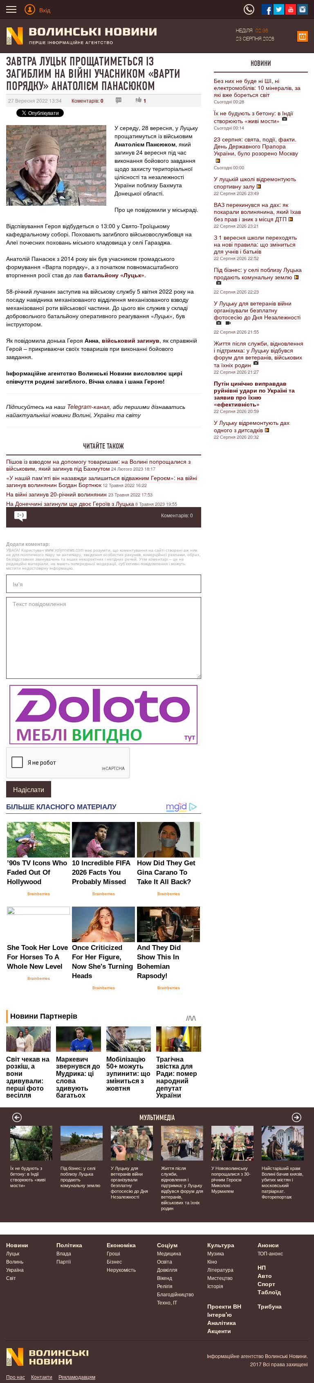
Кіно (212, 1261)
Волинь (14, 1261)
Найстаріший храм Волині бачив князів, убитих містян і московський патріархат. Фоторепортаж (282, 1182)
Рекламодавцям (76, 1376)
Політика (69, 1245)
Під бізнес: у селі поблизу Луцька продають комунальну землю (258, 273)
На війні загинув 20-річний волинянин (57, 494)
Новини (261, 63)
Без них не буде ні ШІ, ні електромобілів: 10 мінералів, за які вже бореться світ (257, 87)
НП (262, 1267)
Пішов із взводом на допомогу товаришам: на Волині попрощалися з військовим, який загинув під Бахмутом (98, 464)
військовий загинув (130, 340)
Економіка (121, 1245)
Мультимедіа (157, 1117)
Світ (11, 1277)
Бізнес (114, 1261)
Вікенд (164, 1277)
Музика (215, 1253)
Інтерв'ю (219, 1314)
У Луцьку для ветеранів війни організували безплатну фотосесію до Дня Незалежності (257, 310)
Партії (63, 1261)
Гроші (113, 1253)
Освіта (164, 1261)
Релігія (165, 1285)
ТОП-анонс (270, 1253)
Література (220, 1269)
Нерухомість (121, 1269)
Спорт (266, 1284)
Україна (15, 1269)
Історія (215, 1285)
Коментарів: (87, 100)
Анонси (268, 1245)
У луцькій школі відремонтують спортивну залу (255, 182)
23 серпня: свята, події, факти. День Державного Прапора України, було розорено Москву (256, 146)
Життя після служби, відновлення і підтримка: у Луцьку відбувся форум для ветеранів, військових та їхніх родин (258, 354)
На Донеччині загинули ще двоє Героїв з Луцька (70, 503)
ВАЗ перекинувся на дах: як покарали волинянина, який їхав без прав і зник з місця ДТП (257, 211)
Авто (265, 1275)
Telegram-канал (88, 406)
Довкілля (167, 1269)
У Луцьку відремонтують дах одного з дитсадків (251, 426)
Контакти (41, 1376)
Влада (63, 1253)
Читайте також (103, 446)
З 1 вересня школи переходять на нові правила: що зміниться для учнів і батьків (255, 244)
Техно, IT (167, 1302)
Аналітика (221, 1322)
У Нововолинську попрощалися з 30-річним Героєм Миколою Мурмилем (231, 1179)
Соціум (167, 1245)
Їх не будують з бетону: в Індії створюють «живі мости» (253, 117)
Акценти (219, 1331)
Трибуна (270, 1306)
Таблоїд (269, 1292)
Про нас (15, 1376)
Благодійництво (175, 1294)
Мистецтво (220, 1277)
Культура (220, 1245)
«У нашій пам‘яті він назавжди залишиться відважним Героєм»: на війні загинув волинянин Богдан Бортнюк (101, 481)
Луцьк (12, 1253)
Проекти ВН (224, 1306)
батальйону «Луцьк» (114, 275)
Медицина (169, 1253)
